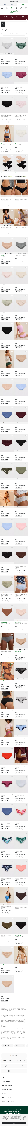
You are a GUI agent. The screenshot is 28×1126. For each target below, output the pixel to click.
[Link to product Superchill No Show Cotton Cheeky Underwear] (7, 46)
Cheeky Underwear (7, 1045)
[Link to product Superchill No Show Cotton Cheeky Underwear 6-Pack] (21, 163)
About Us (4, 1093)
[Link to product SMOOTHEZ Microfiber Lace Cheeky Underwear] (21, 925)
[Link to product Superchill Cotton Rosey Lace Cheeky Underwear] (7, 75)
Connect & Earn (6, 1081)
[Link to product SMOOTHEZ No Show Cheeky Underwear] (21, 188)
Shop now (14, 17)
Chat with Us (15, 1055)
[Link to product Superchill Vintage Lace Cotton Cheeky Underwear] (7, 443)
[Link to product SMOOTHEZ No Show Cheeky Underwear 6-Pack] (7, 163)
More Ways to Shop (7, 1085)
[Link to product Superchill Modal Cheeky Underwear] (21, 443)
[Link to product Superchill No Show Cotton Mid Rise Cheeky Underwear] (7, 331)
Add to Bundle (5, 63)
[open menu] (2, 8)
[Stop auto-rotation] (26, 19)
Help (3, 1077)
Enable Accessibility (14, 1)
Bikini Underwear (20, 1045)
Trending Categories (7, 1089)
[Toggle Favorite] (12, 38)
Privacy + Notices (6, 1097)
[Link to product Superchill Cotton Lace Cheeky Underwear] (7, 700)
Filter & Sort (15, 33)
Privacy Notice (16, 1119)
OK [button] (14, 1123)
